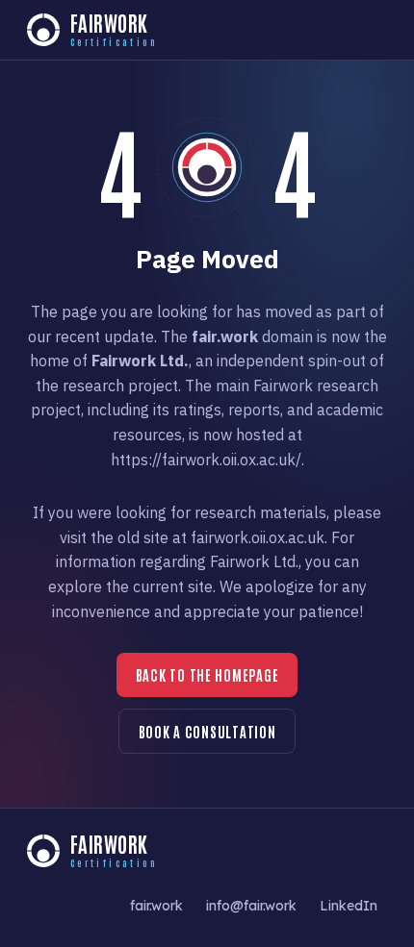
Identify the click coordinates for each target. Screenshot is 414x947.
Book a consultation (207, 731)
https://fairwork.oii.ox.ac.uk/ (206, 459)
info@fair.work (251, 905)
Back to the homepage (207, 674)
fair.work (156, 905)
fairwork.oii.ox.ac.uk (257, 537)
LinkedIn (348, 905)
